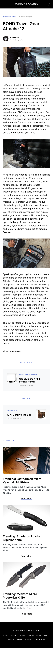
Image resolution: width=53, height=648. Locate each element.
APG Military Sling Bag (19, 414)
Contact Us (39, 639)
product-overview (9, 17)
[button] (4, 4)
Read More (26, 498)
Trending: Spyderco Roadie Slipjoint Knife (21, 538)
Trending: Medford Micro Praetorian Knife (20, 595)
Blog (5, 636)
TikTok (11, 639)
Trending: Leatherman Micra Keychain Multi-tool (22, 480)
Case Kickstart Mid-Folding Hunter (30, 380)
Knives (21, 375)
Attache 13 (8, 119)
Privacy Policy (24, 639)
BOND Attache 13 (16, 322)
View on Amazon (12, 351)
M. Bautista (14, 37)
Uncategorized (12, 410)
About (14, 636)
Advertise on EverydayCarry (33, 636)
